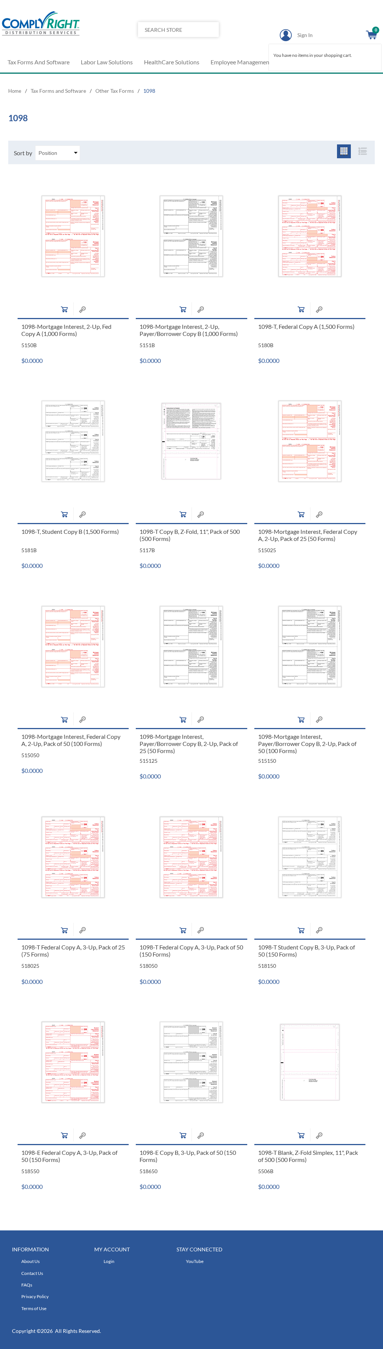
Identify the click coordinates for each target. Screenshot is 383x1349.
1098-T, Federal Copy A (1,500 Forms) (306, 326)
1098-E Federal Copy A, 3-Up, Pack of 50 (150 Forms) (69, 1156)
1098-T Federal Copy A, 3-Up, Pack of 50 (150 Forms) (191, 950)
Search (210, 44)
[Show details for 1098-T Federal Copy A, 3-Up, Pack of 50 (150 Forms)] (191, 857)
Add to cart (64, 309)
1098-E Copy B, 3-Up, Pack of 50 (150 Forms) (188, 1156)
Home (14, 91)
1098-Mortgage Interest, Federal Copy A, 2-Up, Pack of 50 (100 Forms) (70, 740)
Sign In (305, 35)
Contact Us (32, 1273)
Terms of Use (33, 1308)
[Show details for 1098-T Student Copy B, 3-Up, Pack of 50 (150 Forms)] (310, 857)
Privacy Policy (35, 1296)
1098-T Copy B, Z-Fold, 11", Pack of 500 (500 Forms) (190, 535)
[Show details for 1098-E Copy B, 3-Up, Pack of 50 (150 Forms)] (191, 1062)
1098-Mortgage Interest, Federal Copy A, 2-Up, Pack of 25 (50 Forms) (307, 535)
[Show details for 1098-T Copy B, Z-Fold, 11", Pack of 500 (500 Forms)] (191, 441)
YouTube (194, 1261)
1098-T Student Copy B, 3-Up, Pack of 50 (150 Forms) (306, 950)
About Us (30, 1261)
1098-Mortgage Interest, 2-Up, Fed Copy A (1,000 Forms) (66, 330)
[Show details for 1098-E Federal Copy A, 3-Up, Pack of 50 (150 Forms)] (73, 1062)
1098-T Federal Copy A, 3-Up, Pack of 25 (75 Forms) (73, 950)
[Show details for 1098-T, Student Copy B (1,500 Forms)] (73, 441)
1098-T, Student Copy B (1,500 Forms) (70, 531)
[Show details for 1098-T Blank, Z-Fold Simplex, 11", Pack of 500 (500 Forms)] (310, 1062)
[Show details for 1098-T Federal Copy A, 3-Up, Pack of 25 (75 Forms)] (73, 857)
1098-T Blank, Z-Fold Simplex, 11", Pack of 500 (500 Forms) (308, 1156)
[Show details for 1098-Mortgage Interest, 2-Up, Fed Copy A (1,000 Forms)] (73, 236)
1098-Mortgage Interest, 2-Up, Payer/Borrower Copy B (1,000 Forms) (189, 330)
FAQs (26, 1285)
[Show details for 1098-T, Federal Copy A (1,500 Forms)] (310, 236)
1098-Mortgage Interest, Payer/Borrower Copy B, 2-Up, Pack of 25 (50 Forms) (189, 743)
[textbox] (170, 29)
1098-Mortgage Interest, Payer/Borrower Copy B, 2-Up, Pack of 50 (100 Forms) (307, 743)
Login (109, 1261)
